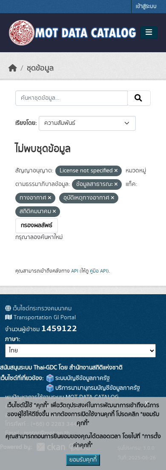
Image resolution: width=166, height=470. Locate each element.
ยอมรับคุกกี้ (83, 460)
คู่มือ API (98, 271)
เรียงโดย (25, 123)
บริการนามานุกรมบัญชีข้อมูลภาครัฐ (97, 388)
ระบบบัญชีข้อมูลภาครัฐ (82, 378)
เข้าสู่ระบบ (146, 7)
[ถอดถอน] (115, 171)
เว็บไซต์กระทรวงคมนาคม (41, 308)
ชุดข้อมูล (40, 68)
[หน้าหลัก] (13, 68)
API (74, 271)
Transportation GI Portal (44, 317)
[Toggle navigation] (148, 32)
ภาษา (12, 339)
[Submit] (139, 98)
